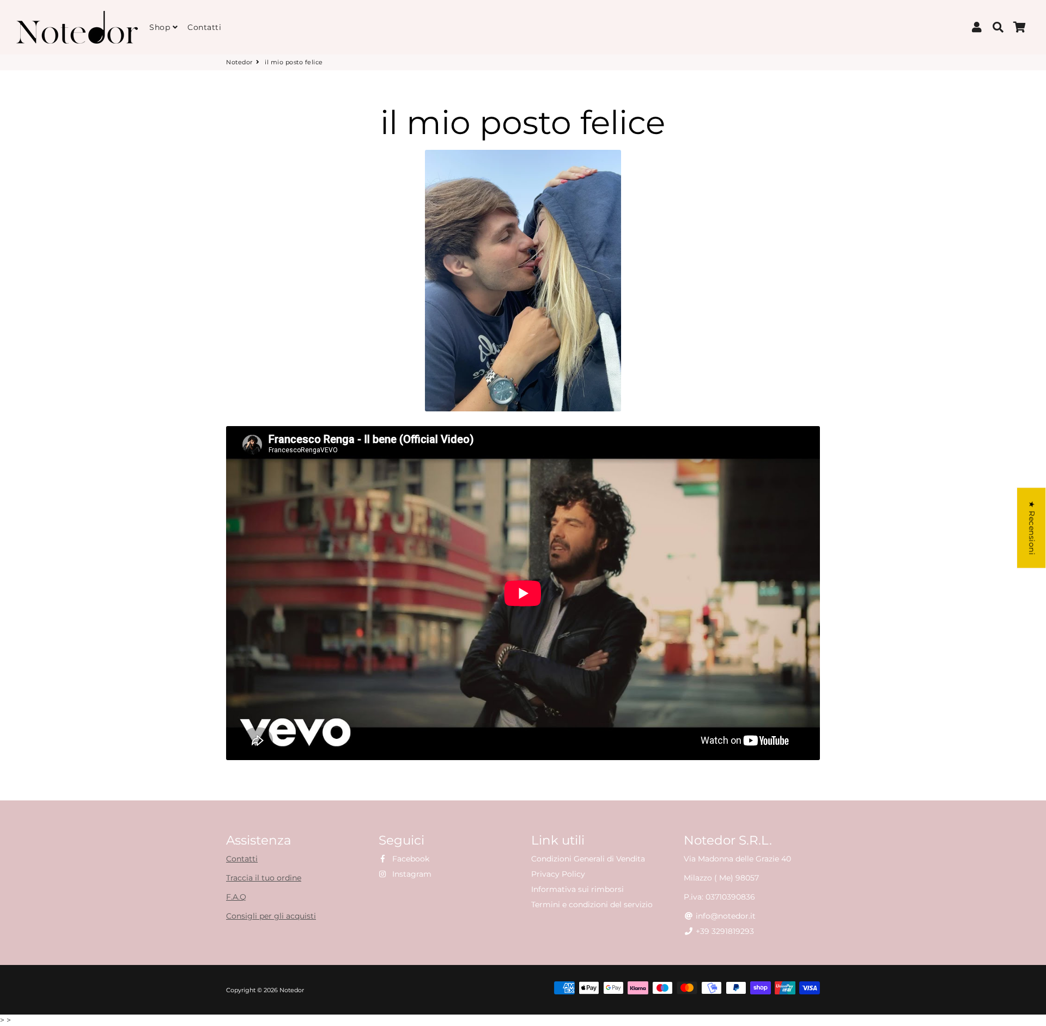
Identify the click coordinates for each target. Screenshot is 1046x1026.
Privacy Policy (558, 874)
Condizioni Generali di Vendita (588, 859)
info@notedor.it (725, 916)
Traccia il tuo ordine (263, 878)
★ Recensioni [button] (1032, 528)
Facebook (409, 859)
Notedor (239, 62)
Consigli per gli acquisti (271, 916)
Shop (161, 27)
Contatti (204, 27)
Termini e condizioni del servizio (592, 904)
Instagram (410, 874)
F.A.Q (236, 897)
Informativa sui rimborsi (577, 889)
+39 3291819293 (724, 931)
